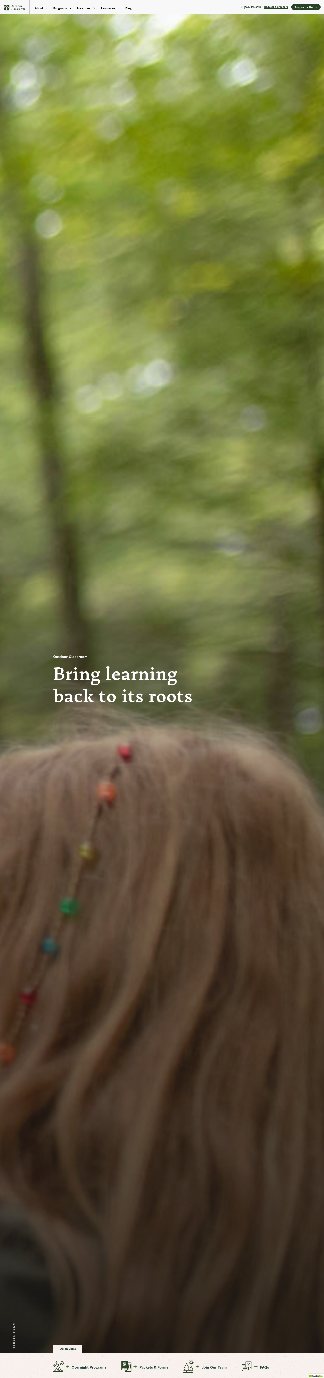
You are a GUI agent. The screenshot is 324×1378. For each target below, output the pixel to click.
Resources (108, 8)
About (39, 8)
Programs (60, 8)
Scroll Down (13, 1337)
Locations (83, 8)
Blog (128, 8)
